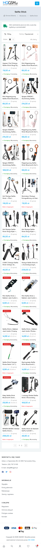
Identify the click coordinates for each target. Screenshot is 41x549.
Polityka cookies (7, 513)
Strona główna (11, 16)
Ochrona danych (7, 510)
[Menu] (37, 3)
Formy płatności (7, 487)
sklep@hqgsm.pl (12, 468)
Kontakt (4, 517)
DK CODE (31, 540)
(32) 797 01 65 (13, 464)
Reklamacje (5, 491)
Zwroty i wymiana (7, 494)
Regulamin (5, 506)
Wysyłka (4, 484)
